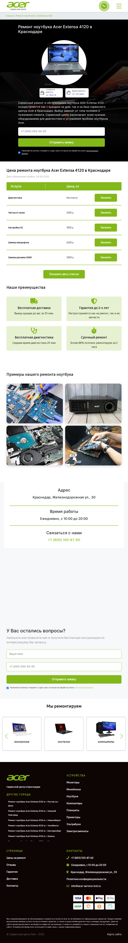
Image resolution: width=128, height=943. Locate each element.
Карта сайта (114, 934)
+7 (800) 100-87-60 (64, 540)
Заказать (105, 197)
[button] (6, 736)
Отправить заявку (61, 142)
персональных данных (84, 688)
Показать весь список (64, 274)
